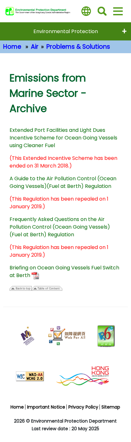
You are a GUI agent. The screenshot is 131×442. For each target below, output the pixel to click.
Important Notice (46, 407)
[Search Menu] (102, 11)
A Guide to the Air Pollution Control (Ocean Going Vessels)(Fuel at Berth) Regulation (63, 182)
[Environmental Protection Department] (41, 11)
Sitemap (110, 407)
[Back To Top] (120, 421)
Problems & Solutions (78, 46)
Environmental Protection (65, 31)
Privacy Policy (83, 407)
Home (12, 46)
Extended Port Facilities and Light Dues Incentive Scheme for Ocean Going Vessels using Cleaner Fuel (63, 137)
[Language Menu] (86, 11)
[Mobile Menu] (118, 11)
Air (34, 46)
